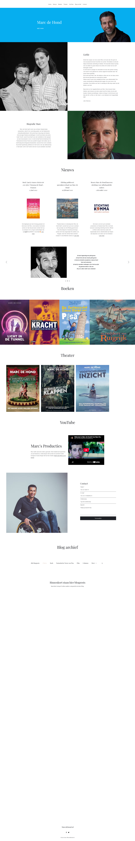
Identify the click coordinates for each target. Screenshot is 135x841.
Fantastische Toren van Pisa (65, 563)
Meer (93, 563)
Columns (85, 563)
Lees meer (101, 235)
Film (78, 563)
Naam (82, 487)
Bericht (82, 505)
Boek (51, 563)
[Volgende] (128, 262)
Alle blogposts (35, 563)
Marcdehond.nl (68, 827)
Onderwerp (84, 499)
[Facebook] (66, 832)
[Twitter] (68, 832)
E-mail (82, 493)
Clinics (45, 563)
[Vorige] (6, 262)
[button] (102, 563)
